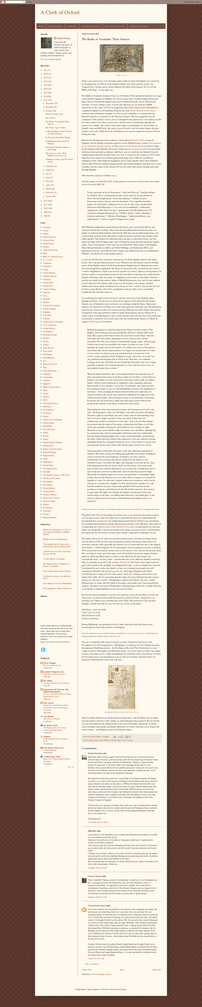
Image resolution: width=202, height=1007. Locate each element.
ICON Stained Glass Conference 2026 (55, 740)
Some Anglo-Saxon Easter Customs (57, 571)
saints (45, 458)
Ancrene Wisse (49, 240)
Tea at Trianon (49, 663)
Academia (47, 227)
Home (41, 26)
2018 (46, 81)
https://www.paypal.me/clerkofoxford (55, 641)
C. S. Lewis (47, 259)
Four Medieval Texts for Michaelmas (57, 583)
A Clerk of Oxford (60, 11)
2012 (46, 201)
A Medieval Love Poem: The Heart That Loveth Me (56, 552)
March (48, 188)
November (50, 107)
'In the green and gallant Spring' (57, 137)
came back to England (124, 154)
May (48, 181)
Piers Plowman (49, 429)
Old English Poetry (50, 403)
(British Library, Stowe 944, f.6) (129, 712)
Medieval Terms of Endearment (55, 539)
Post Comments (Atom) (101, 974)
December (50, 103)
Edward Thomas (49, 308)
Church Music (48, 282)
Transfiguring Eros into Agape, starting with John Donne (54, 728)
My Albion (47, 680)
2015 (46, 92)
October (49, 110)
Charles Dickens (49, 272)
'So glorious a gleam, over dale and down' (56, 577)
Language (47, 374)
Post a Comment (91, 964)
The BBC (46, 471)
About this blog (55, 26)
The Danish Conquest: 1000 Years (56, 475)
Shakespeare (47, 462)
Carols (45, 269)
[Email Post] (114, 736)
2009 (46, 212)
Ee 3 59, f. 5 (124, 75)
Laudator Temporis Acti (53, 671)
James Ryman (48, 347)
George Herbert (49, 328)
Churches (46, 292)
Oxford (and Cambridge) (52, 419)
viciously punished (139, 148)
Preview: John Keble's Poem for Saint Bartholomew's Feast (57, 695)
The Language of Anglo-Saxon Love (57, 588)
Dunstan (46, 302)
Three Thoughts (49, 501)
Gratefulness (48, 331)
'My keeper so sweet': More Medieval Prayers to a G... (56, 154)
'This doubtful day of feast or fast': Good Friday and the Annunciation (56, 545)
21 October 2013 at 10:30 (98, 822)
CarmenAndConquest (97, 905)
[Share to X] (124, 736)
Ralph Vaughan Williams (52, 442)
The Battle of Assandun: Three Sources (57, 122)
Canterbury (47, 266)
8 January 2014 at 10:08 (97, 867)
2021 (46, 70)
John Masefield (49, 357)
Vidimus (46, 736)
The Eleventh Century (118, 740)
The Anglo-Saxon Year (115, 26)
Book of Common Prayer (53, 256)
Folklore (46, 318)
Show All (71, 767)
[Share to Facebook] (127, 736)
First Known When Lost (53, 747)
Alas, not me (48, 702)
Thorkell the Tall (127, 562)
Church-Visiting (49, 289)
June (48, 177)
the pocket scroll (50, 725)
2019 (46, 77)
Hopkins (46, 338)
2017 (46, 85)
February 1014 (137, 140)
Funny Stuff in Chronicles (53, 321)
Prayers (46, 436)
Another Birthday (50, 750)
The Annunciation (50, 468)
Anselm (46, 246)
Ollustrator (105, 989)
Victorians (47, 511)
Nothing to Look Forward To (54, 674)
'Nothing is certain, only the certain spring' (59, 160)
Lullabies (46, 380)
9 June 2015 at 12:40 (96, 958)
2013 (46, 100)
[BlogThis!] (121, 736)
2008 (46, 215)
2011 (46, 204)
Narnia (45, 393)
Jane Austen (47, 351)
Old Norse (106, 740)
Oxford (46, 416)
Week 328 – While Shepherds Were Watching (56, 760)
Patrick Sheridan (95, 753)
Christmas (47, 279)
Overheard (47, 413)
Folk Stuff (47, 315)
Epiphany (46, 312)
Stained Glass (48, 465)
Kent (45, 367)
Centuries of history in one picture (56, 683)
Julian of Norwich (50, 364)
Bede (45, 253)
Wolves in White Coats (52, 665)
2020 (46, 73)
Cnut (100, 740)
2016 (46, 88)
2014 (46, 96)
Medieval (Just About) (51, 387)
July (48, 173)
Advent (46, 230)
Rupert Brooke (48, 455)
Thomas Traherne (50, 494)
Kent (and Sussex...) (51, 370)
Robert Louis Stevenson (52, 449)
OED (45, 400)
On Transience (48, 409)
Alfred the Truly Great (54, 114)
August (49, 170)
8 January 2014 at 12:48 (97, 897)
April (48, 185)
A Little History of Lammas (54, 558)
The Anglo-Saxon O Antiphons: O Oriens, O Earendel (56, 564)
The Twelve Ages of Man (55, 127)
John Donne (47, 354)
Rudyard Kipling (49, 452)
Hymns (46, 341)
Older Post (157, 969)
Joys (44, 360)
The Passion (47, 484)
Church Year (48, 286)
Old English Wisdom (139, 26)
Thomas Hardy (49, 491)
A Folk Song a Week (51, 756)
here (132, 104)
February (49, 192)
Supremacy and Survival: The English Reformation (55, 690)
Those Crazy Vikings (51, 498)
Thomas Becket (49, 488)
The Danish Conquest (90, 26)
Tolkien (46, 504)
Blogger (123, 989)
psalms (45, 439)
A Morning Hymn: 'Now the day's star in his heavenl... (58, 132)
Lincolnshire (48, 377)
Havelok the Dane (50, 334)
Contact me (72, 26)
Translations (47, 507)
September (50, 166)
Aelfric (46, 233)
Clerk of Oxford (94, 876)
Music (45, 390)
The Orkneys (48, 481)
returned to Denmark (128, 146)
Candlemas (47, 263)
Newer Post (86, 969)
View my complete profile (51, 59)
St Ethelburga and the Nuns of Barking (57, 142)
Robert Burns (48, 445)
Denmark (46, 299)
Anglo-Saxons (93, 740)
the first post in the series (143, 110)
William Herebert (50, 517)
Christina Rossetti (50, 276)
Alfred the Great (49, 237)
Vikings (130, 740)
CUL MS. (118, 75)
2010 (46, 208)
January (49, 196)
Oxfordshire (47, 426)
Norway (46, 396)
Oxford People (48, 423)
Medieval (46, 383)
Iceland (46, 344)
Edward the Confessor (51, 305)
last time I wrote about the (118, 526)
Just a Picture (50, 117)
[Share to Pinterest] (129, 736)
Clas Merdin (48, 716)
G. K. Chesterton (49, 325)
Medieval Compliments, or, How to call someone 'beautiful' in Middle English (56, 532)
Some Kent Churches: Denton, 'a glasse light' (58, 148)
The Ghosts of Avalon (51, 718)
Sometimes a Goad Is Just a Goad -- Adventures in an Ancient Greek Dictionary (56, 707)
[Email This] (119, 736)
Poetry (45, 432)
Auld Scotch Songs (50, 250)
